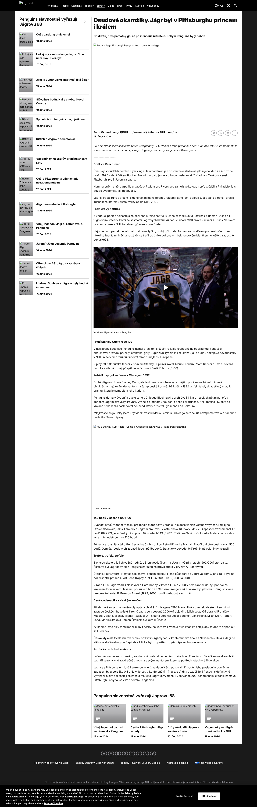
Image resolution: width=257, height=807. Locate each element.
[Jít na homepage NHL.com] (32, 5)
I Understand (209, 796)
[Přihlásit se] (228, 5)
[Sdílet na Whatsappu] (214, 133)
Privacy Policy (133, 793)
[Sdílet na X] (221, 133)
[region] (128, 796)
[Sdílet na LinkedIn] (228, 133)
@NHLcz (126, 132)
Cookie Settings (74, 796)
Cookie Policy (18, 796)
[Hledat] (235, 5)
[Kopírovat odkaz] (235, 133)
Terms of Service (53, 803)
